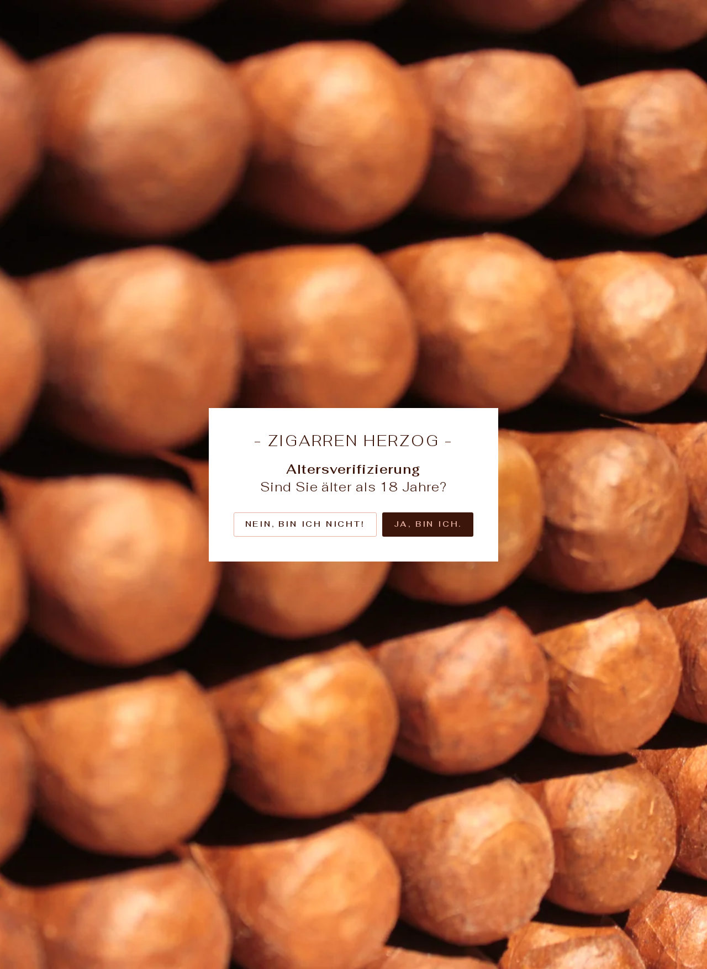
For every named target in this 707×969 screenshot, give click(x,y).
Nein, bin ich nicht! (305, 524)
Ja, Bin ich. (428, 524)
